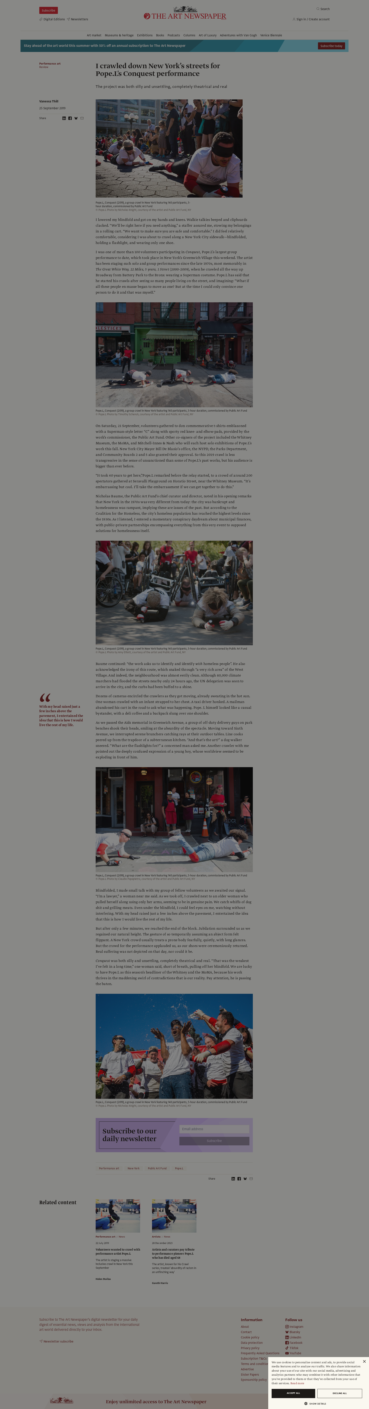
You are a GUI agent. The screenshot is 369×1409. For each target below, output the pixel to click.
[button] (317, 1403)
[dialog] (318, 1383)
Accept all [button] (293, 1393)
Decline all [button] (340, 1393)
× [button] (364, 1361)
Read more (297, 1383)
